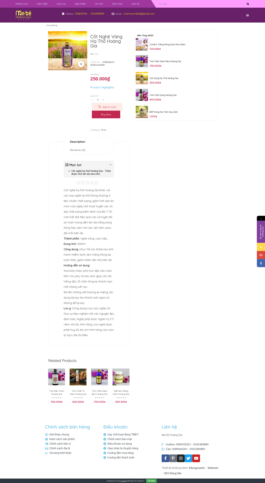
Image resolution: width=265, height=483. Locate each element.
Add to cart (109, 107)
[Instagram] (181, 458)
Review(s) (108, 61)
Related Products (62, 360)
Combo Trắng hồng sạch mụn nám (167, 44)
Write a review (97, 64)
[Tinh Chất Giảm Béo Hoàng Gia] (142, 61)
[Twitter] (188, 458)
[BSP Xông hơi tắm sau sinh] (142, 112)
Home (49, 25)
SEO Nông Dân (173, 473)
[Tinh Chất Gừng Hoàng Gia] (142, 95)
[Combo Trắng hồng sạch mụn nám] (142, 44)
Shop (55, 25)
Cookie (124, 481)
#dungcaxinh (197, 467)
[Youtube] (196, 458)
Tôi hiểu (151, 481)
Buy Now (106, 114)
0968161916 (81, 13)
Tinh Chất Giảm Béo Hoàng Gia (165, 61)
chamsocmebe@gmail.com (138, 13)
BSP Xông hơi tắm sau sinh (164, 112)
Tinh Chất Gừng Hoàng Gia (163, 95)
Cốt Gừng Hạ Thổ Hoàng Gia (164, 78)
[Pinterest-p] (173, 458)
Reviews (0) (77, 150)
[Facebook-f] (165, 458)
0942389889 (97, 13)
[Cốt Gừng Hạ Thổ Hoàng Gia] (142, 78)
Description (77, 141)
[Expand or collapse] (110, 164)
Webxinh (213, 467)
